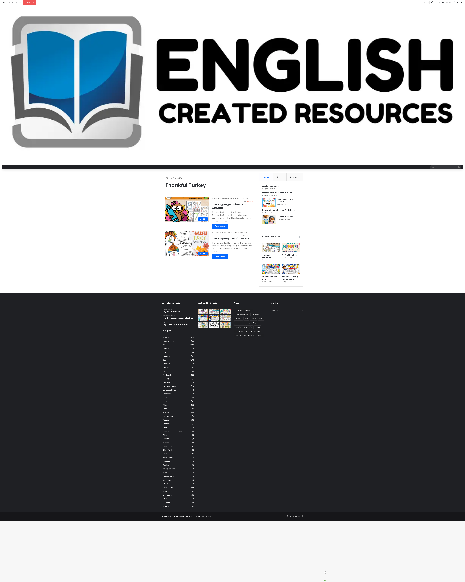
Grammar (166, 382)
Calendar (166, 349)
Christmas (255, 315)
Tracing (166, 472)
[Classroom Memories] (271, 247)
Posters (166, 412)
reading (166, 427)
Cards (165, 352)
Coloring (166, 356)
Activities (166, 337)
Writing (166, 506)
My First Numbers (289, 255)
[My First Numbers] (291, 247)
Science (166, 442)
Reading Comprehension (172, 431)
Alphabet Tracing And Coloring (290, 277)
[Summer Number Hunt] (271, 269)
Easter (254, 319)
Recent (280, 177)
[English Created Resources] (232, 82)
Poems (165, 409)
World (165, 499)
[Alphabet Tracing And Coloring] (291, 269)
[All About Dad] (203, 325)
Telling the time (169, 469)
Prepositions (168, 416)
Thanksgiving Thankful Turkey (230, 238)
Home (169, 178)
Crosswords (167, 364)
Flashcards (167, 375)
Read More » (220, 226)
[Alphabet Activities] (214, 325)
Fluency (166, 379)
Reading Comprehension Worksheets (278, 210)
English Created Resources (223, 198)
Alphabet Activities (242, 315)
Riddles (166, 439)
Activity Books (168, 341)
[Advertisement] (72, 550)
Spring (258, 327)
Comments (294, 177)
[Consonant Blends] (225, 325)
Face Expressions (285, 216)
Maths (165, 401)
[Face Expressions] (269, 219)
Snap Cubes (168, 457)
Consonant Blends (44, 2)
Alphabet (166, 345)
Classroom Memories (267, 256)
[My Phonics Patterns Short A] (269, 202)
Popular (265, 177)
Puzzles (166, 420)
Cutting (166, 367)
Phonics (166, 405)
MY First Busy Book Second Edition (277, 192)
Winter (260, 335)
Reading (256, 323)
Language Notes (169, 390)
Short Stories (168, 446)
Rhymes (166, 435)
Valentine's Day (249, 335)
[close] (325, 572)
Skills (165, 454)
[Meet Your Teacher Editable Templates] (225, 318)
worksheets (167, 495)
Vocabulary (167, 480)
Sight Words (167, 450)
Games (167, 503)
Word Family (168, 488)
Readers (166, 424)
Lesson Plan (168, 394)
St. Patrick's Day (241, 331)
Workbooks (167, 491)
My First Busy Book (270, 186)
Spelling (166, 465)
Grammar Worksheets (171, 386)
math (165, 397)
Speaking (166, 461)
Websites (166, 484)
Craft (165, 360)
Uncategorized (168, 476)
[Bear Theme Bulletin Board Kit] (203, 311)
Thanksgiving (255, 331)
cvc (164, 371)
